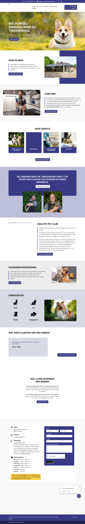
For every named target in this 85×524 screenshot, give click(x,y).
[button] (10, 142)
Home (34, 6)
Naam (48, 429)
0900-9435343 (27, 478)
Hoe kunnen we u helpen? (52, 444)
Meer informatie (15, 283)
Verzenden (50, 462)
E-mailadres (49, 434)
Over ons (39, 6)
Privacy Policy (38, 517)
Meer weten (13, 39)
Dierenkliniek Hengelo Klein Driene (56, 105)
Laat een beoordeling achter (67, 355)
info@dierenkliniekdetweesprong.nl (48, 1)
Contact (34, 8)
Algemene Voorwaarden (47, 517)
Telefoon (48, 439)
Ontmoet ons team (16, 74)
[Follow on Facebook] (58, 1)
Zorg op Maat (53, 6)
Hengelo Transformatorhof (73, 105)
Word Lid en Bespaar (45, 254)
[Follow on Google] (61, 1)
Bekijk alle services (43, 159)
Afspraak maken (73, 7)
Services (46, 6)
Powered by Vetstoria (29, 517)
